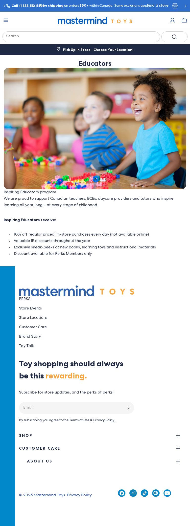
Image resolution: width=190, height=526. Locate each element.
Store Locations (33, 318)
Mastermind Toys (49, 496)
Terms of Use (79, 420)
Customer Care (33, 327)
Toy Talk (26, 346)
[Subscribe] (128, 408)
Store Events (30, 309)
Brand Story (30, 337)
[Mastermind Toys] (95, 20)
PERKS (24, 299)
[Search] (174, 36)
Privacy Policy (79, 496)
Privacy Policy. (104, 420)
